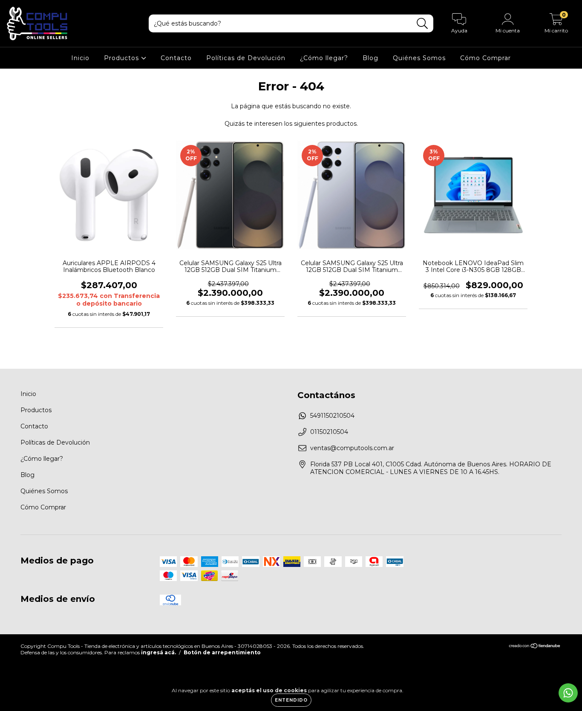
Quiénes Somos (419, 58)
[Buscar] (422, 24)
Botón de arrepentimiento (222, 652)
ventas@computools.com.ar (352, 448)
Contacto (176, 58)
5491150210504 (332, 415)
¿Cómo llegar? (324, 58)
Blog (370, 58)
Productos (122, 58)
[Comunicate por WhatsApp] (568, 692)
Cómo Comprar (485, 58)
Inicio (80, 58)
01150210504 (329, 432)
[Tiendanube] (535, 646)
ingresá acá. (158, 652)
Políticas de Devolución (245, 58)
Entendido (291, 700)
